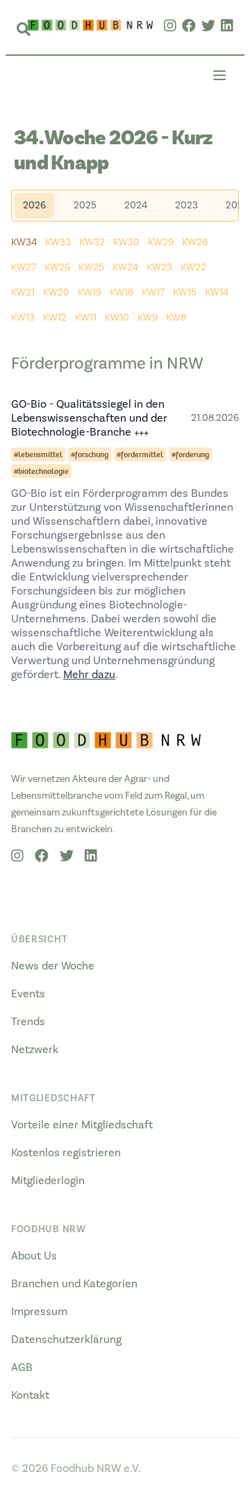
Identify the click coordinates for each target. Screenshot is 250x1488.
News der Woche (52, 966)
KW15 (185, 292)
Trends (28, 1022)
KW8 (176, 318)
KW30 (126, 242)
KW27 (23, 267)
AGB (22, 1367)
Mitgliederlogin (48, 1181)
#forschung (89, 454)
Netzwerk (34, 1050)
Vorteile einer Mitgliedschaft (82, 1125)
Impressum (39, 1312)
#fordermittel (140, 454)
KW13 (23, 318)
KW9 (148, 318)
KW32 (92, 242)
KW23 (159, 267)
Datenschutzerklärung (66, 1340)
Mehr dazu (89, 675)
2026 (34, 205)
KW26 (57, 267)
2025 (85, 205)
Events (28, 994)
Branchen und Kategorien (74, 1284)
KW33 (58, 242)
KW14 (216, 292)
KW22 (193, 267)
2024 (135, 205)
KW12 (55, 318)
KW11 (86, 318)
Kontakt (30, 1395)
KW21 (23, 292)
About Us (34, 1256)
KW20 (56, 292)
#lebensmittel (38, 454)
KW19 (89, 292)
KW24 (125, 267)
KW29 (161, 242)
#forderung (190, 454)
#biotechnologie (41, 471)
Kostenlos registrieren (66, 1153)
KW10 (117, 318)
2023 (186, 205)
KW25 (91, 267)
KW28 (195, 242)
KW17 (153, 292)
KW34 (24, 242)
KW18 (121, 292)
